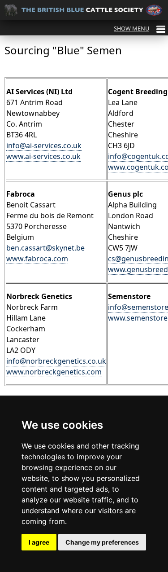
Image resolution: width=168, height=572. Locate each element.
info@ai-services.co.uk (44, 145)
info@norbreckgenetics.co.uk (56, 361)
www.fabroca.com (37, 259)
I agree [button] (39, 542)
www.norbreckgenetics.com (54, 372)
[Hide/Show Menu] (139, 28)
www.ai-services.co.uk (43, 156)
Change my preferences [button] (102, 542)
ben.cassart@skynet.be (45, 248)
